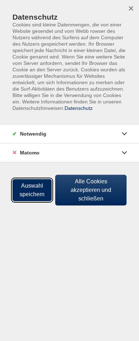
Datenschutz (79, 108)
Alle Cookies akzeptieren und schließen (91, 190)
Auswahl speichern (32, 190)
